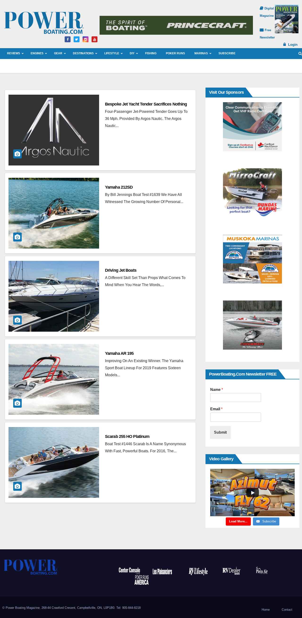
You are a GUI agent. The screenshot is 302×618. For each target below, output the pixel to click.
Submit (220, 432)
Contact (287, 609)
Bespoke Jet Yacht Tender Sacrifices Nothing (146, 104)
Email (216, 409)
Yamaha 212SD (119, 187)
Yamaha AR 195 (119, 353)
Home (266, 609)
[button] (300, 53)
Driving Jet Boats (120, 270)
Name (216, 390)
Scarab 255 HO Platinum (127, 436)
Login (293, 44)
